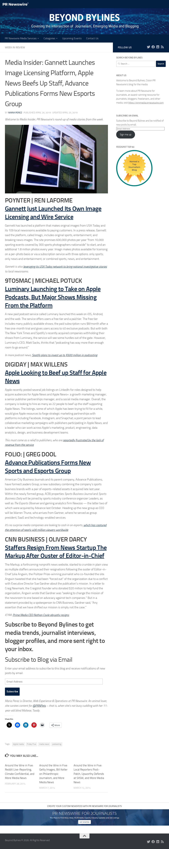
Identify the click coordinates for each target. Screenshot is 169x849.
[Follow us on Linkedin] (157, 47)
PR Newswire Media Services (20, 38)
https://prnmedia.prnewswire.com (146, 102)
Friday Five (31, 744)
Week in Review (15, 47)
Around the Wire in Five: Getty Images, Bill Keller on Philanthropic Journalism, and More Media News (53, 774)
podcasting (56, 744)
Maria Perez (15, 112)
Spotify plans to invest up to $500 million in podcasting (64, 355)
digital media (18, 744)
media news (44, 744)
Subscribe (12, 691)
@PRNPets (39, 706)
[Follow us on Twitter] (148, 47)
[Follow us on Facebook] (153, 47)
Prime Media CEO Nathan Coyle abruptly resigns (41, 615)
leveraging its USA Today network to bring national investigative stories (65, 266)
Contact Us (92, 38)
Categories (49, 38)
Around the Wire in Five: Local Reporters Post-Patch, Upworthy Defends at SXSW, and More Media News (89, 774)
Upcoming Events (72, 38)
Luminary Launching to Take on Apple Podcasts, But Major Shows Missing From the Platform (53, 297)
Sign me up (125, 134)
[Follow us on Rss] (162, 47)
